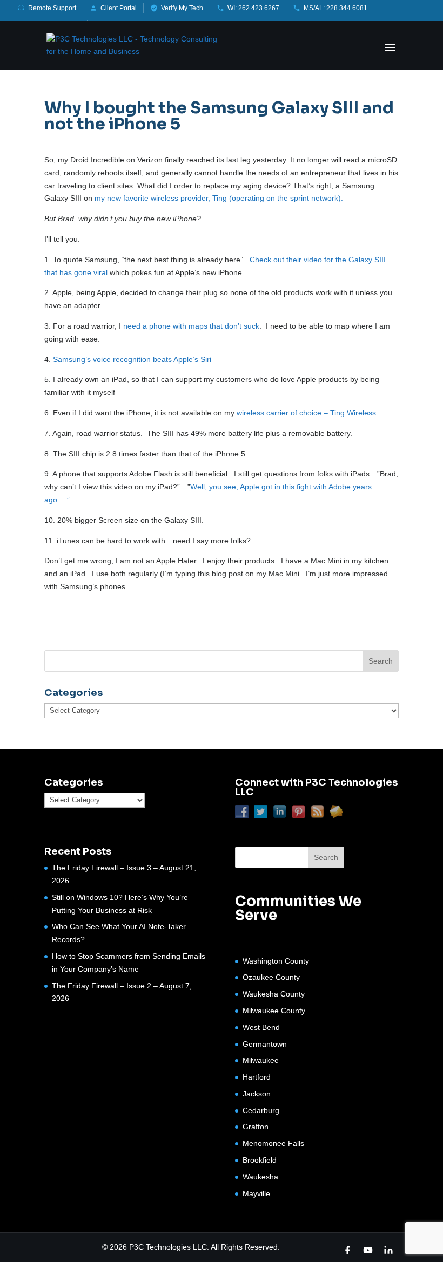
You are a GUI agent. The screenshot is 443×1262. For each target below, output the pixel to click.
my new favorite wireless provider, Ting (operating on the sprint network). (219, 198)
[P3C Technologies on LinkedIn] (388, 1250)
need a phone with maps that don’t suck (190, 326)
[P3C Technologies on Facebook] (347, 1250)
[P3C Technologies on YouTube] (368, 1250)
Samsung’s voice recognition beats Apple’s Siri (132, 359)
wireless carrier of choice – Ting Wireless (306, 412)
